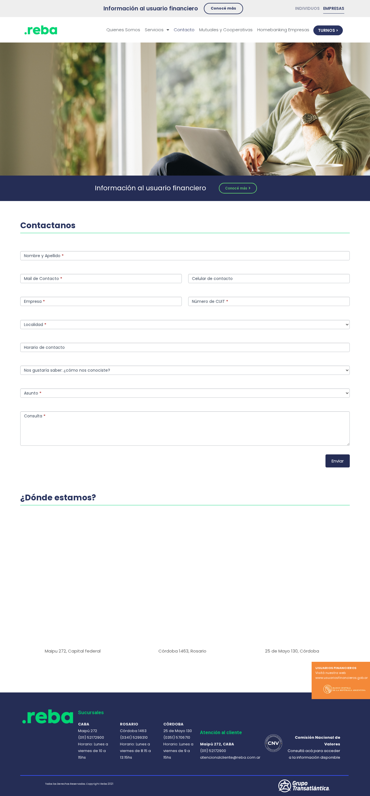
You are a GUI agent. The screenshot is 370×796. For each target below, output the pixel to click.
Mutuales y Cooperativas (226, 30)
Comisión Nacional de (317, 737)
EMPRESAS (333, 8)
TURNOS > (328, 30)
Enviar (338, 461)
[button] (223, 8)
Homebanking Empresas (283, 30)
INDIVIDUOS (309, 8)
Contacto (184, 30)
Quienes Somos (123, 30)
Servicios (154, 30)
